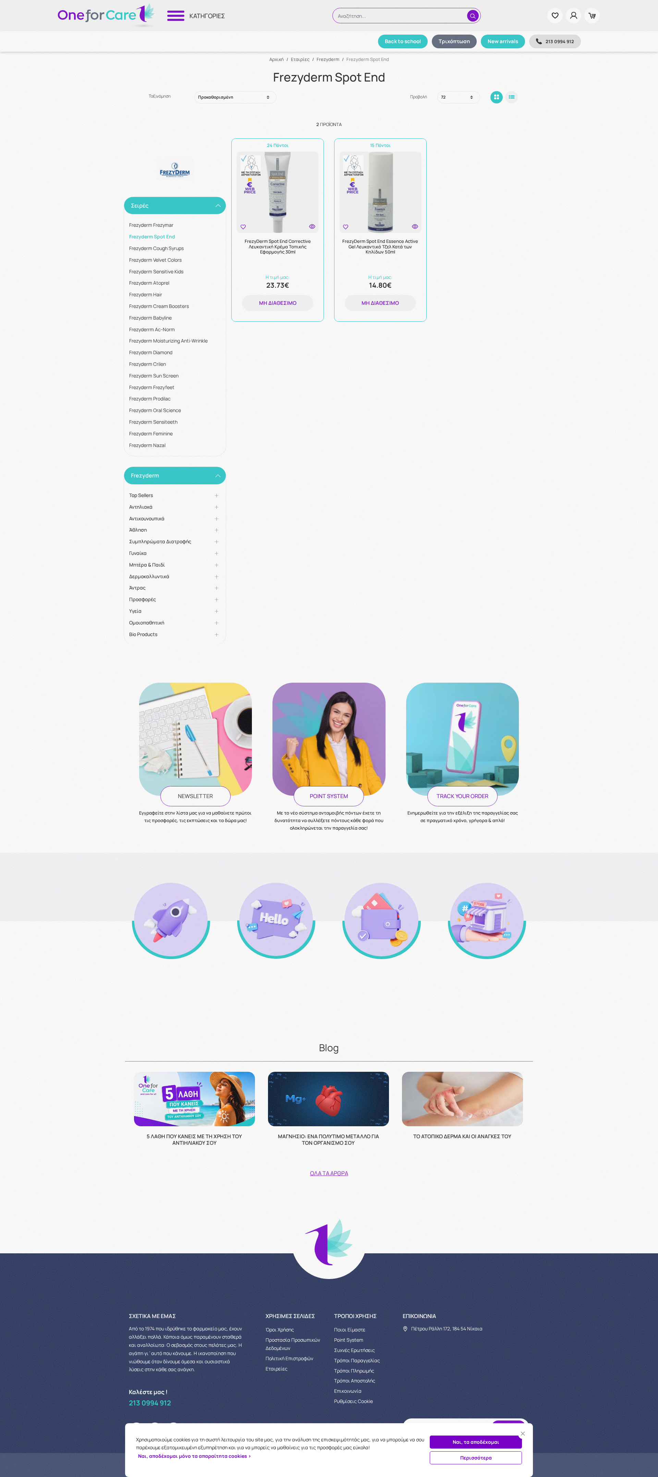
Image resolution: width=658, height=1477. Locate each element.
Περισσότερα (476, 1457)
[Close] (522, 1434)
